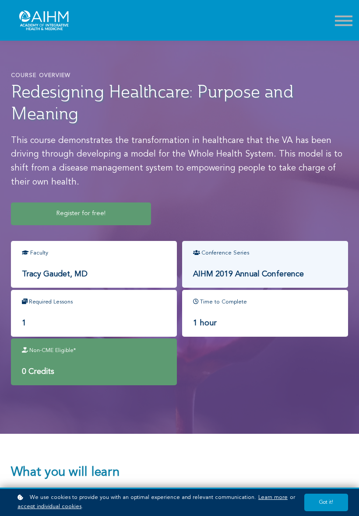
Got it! (326, 502)
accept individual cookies (49, 506)
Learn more (273, 497)
